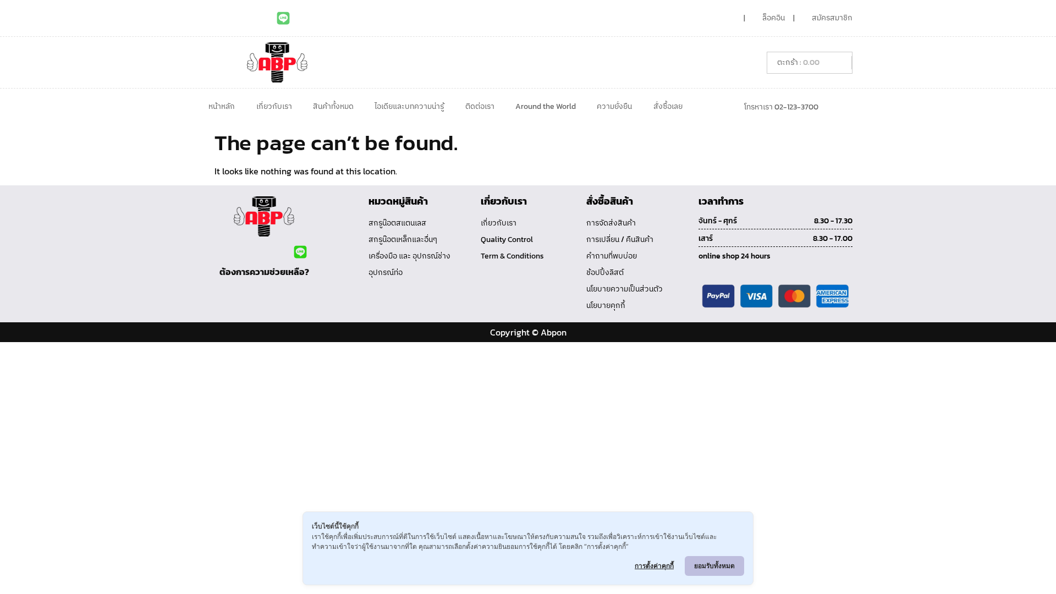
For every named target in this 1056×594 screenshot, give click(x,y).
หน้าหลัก (221, 106)
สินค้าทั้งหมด (333, 106)
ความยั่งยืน (614, 106)
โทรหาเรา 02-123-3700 (781, 107)
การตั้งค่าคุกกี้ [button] (654, 566)
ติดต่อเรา (479, 106)
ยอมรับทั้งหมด (714, 566)
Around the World (545, 106)
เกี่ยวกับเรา (274, 106)
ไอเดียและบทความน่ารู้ (409, 106)
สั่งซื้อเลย (668, 106)
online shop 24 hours (734, 256)
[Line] (283, 18)
